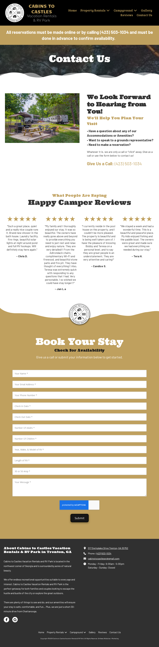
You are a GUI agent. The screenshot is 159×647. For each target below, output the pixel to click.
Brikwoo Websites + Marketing (108, 638)
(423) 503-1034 (103, 553)
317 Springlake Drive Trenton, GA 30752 (108, 548)
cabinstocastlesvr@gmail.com (103, 558)
